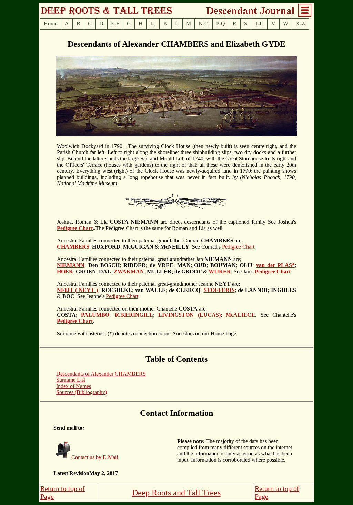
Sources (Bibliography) (81, 392)
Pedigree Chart (238, 247)
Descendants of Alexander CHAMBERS (101, 374)
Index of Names (73, 386)
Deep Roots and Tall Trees (176, 492)
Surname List (70, 380)
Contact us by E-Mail (94, 457)
